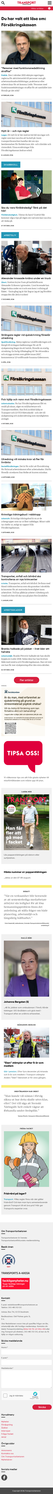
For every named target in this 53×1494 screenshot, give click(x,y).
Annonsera (6, 1450)
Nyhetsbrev (6, 1459)
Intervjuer (5, 1430)
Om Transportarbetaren (12, 1456)
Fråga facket (7, 1434)
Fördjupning (7, 1424)
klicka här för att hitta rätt (34, 1329)
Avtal (3, 1437)
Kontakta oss (7, 1453)
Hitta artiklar (37, 8)
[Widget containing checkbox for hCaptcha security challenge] (20, 1395)
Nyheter (5, 1421)
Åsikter (4, 1427)
